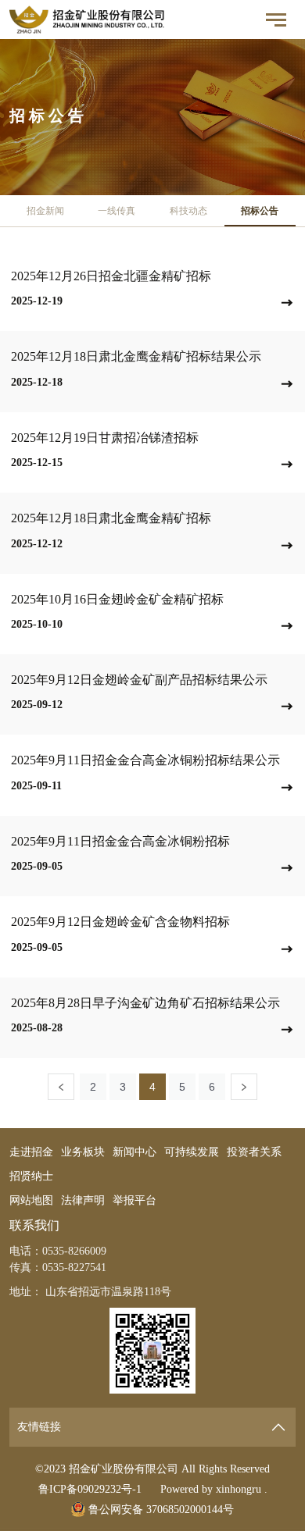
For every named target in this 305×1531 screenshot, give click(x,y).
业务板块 (83, 1152)
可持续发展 (191, 1152)
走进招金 (31, 1152)
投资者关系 (254, 1152)
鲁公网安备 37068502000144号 (159, 1509)
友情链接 (39, 1427)
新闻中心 (134, 1152)
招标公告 (259, 210)
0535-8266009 (74, 1251)
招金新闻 (45, 210)
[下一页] (244, 1086)
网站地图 (31, 1200)
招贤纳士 (31, 1176)
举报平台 (134, 1200)
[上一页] (61, 1086)
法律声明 (83, 1200)
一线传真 (116, 210)
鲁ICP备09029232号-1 (90, 1489)
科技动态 (188, 210)
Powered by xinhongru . (213, 1489)
